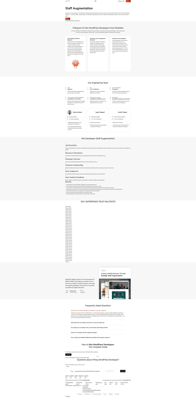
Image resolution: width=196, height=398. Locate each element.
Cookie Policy (85, 387)
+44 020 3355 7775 (126, 380)
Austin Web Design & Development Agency (92, 390)
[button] (121, 1)
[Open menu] (95, 1)
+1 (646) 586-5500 (86, 380)
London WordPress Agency (88, 391)
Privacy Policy (85, 385)
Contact (128, 1)
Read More (68, 354)
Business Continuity (87, 388)
